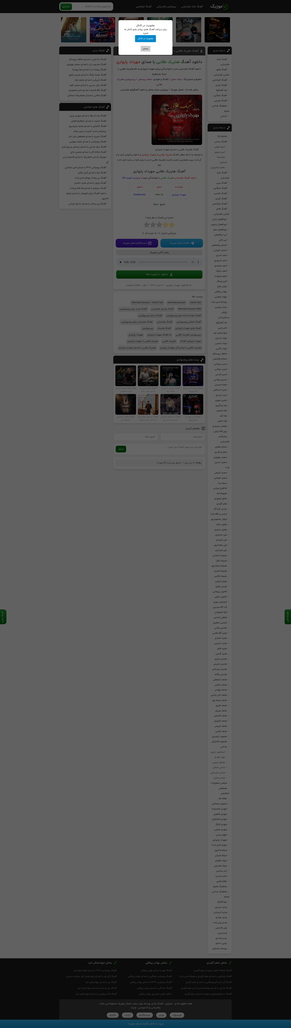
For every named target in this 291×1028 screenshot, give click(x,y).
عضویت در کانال (145, 38)
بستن (145, 49)
